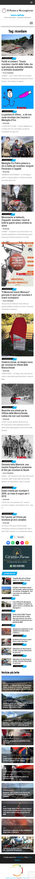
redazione (6, 123)
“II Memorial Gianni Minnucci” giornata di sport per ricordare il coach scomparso (16, 295)
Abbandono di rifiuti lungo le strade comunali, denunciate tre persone (22, 651)
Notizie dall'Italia (17, 15)
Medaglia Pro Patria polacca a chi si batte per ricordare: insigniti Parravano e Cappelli (17, 166)
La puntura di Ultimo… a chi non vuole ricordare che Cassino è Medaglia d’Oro (16, 117)
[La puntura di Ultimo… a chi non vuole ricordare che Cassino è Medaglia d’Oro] (17, 97)
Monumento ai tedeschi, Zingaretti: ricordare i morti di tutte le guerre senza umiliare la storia (16, 221)
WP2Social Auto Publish (11, 878)
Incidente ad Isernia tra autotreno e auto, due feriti (22, 640)
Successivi (20, 537)
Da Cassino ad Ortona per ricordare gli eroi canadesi (13, 518)
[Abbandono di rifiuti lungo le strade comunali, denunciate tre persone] (6, 651)
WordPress (19, 857)
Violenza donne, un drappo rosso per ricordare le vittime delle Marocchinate (17, 365)
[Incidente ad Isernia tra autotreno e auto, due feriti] (6, 642)
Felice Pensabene (8, 73)
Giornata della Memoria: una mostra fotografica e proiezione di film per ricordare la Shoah (16, 467)
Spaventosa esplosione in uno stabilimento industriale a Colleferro (23, 631)
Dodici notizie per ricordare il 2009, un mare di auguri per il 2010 (15, 493)
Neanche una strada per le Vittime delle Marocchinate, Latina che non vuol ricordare (15, 413)
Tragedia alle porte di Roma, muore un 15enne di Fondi (22, 579)
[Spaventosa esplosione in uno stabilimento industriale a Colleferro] (6, 631)
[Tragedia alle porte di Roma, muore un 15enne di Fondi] (6, 581)
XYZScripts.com (25, 878)
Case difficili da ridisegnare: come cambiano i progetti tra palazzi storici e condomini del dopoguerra (23, 605)
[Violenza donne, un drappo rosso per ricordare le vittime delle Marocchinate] (17, 335)
